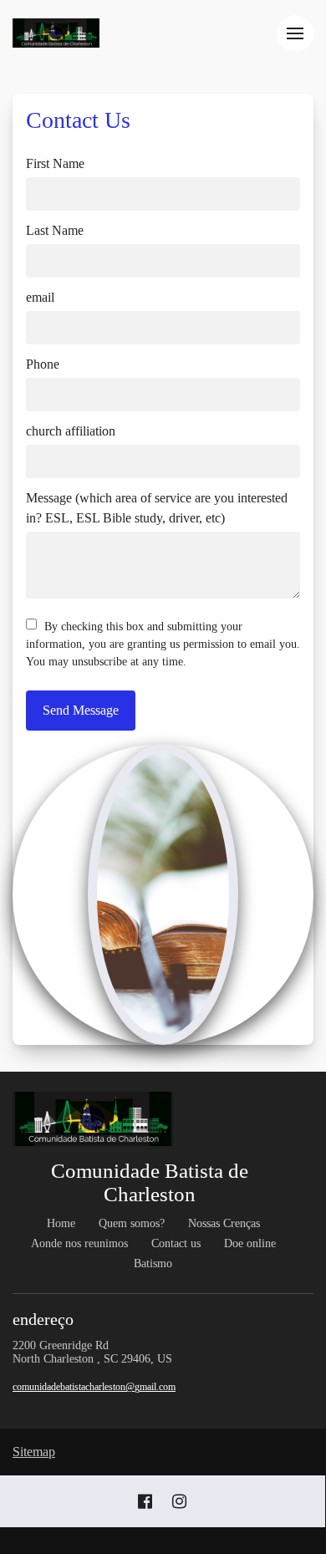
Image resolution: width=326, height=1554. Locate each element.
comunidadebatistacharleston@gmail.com (94, 1387)
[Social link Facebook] (145, 1501)
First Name (55, 163)
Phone (42, 364)
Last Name (55, 230)
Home (61, 1223)
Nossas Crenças (224, 1223)
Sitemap (34, 1451)
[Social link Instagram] (179, 1501)
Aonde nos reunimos (79, 1243)
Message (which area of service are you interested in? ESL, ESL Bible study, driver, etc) (157, 508)
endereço (45, 1319)
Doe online (250, 1243)
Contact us (176, 1243)
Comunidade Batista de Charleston (149, 1182)
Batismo (153, 1263)
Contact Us (78, 120)
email (40, 297)
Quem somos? (132, 1223)
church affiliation (70, 431)
